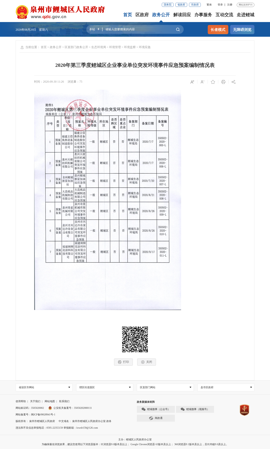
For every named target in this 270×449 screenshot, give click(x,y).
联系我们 (64, 401)
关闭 (149, 361)
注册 (229, 4)
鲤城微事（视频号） (197, 409)
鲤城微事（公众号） (158, 409)
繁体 (209, 4)
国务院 (168, 4)
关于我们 (35, 401)
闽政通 (159, 418)
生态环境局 (98, 47)
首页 (127, 14)
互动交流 (224, 14)
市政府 (195, 4)
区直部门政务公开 (76, 47)
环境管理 (115, 47)
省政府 (181, 4)
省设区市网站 (26, 387)
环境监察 (130, 47)
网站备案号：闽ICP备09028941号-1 (35, 414)
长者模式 (218, 30)
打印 (126, 361)
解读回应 (182, 14)
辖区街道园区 (87, 387)
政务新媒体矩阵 (146, 402)
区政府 (142, 14)
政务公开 (161, 14)
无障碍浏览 (242, 30)
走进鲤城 (245, 14)
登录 (220, 4)
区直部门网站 (147, 387)
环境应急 (145, 47)
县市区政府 (207, 387)
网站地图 (50, 401)
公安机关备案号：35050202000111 (72, 408)
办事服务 (203, 14)
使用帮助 (21, 401)
